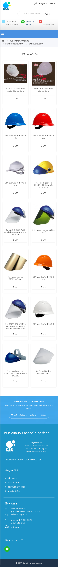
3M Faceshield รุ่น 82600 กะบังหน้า (44, 372)
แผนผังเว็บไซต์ (14, 491)
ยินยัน (43, 415)
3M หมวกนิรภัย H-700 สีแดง (43, 136)
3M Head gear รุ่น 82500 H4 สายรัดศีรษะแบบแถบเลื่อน (15, 373)
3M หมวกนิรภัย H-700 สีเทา (15, 184)
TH (52, 3)
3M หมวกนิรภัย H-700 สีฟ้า (15, 136)
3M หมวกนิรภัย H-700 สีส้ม (43, 278)
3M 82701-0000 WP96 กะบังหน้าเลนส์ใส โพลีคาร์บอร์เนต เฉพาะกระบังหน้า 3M (15, 327)
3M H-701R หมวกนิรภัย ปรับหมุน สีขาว (43, 89)
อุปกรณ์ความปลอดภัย (19, 40)
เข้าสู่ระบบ (43, 3)
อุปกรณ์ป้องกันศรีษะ (14, 43)
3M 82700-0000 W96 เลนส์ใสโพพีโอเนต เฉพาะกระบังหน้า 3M (15, 232)
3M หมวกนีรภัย (36, 43)
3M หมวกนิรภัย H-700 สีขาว (43, 325)
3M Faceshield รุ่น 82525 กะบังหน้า (43, 231)
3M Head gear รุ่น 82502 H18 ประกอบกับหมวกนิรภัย (43, 185)
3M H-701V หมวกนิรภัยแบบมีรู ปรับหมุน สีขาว (15, 89)
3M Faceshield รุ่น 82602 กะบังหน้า (15, 278)
